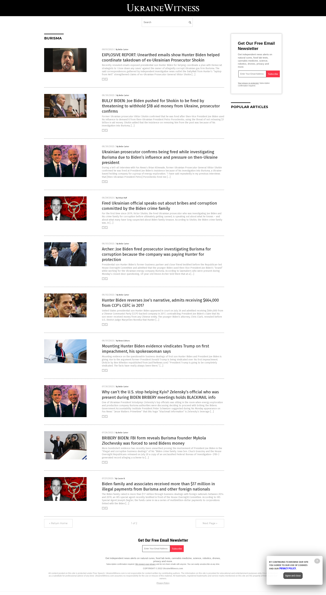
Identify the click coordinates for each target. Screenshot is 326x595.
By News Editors (123, 341)
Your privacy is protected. (248, 83)
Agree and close (293, 575)
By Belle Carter (122, 49)
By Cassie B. (120, 478)
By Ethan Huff (121, 198)
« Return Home (58, 523)
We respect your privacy (145, 564)
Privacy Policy (163, 583)
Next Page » (210, 523)
